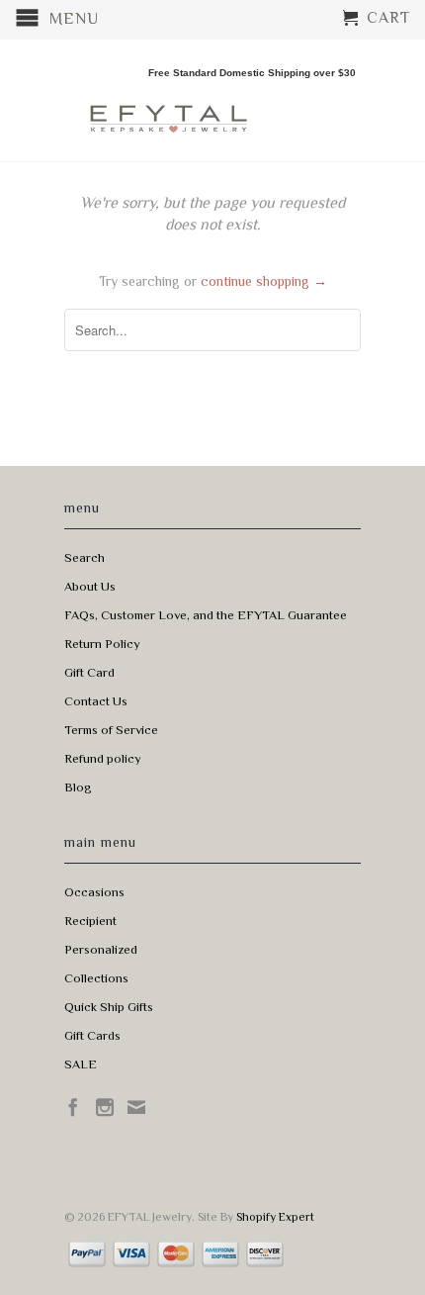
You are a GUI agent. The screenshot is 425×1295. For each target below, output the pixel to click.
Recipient (90, 920)
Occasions (94, 891)
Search (84, 557)
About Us (90, 586)
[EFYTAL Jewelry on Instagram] (105, 1107)
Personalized (100, 949)
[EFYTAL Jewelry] (168, 101)
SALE (80, 1064)
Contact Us (96, 701)
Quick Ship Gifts (108, 1006)
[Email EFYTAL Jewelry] (136, 1107)
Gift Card (89, 672)
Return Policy (102, 643)
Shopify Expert (275, 1217)
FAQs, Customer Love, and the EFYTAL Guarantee (205, 614)
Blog (78, 787)
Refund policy (102, 758)
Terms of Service (111, 729)
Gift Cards (92, 1035)
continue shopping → (264, 281)
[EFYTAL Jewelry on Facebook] (73, 1107)
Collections (96, 978)
